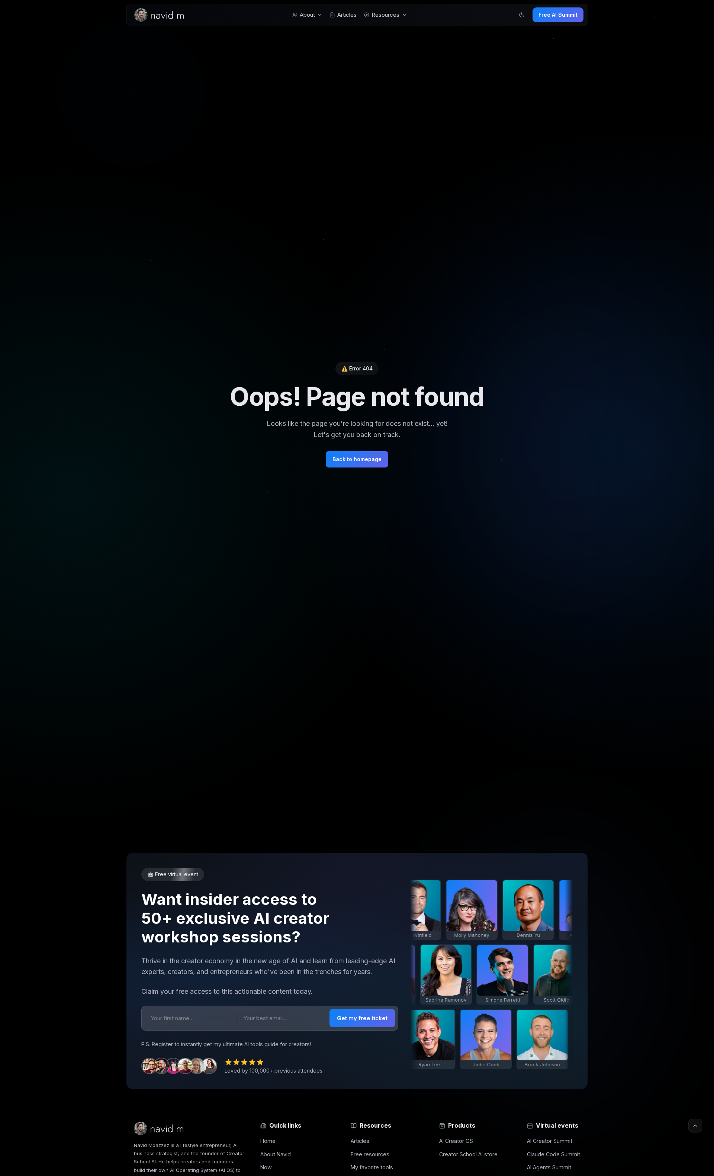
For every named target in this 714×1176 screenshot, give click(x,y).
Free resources (370, 1154)
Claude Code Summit (553, 1154)
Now (266, 1167)
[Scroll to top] (695, 1125)
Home (268, 1141)
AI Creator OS (456, 1141)
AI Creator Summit (549, 1141)
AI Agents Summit (549, 1167)
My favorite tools (372, 1167)
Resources (385, 14)
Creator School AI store (468, 1154)
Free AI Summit (558, 15)
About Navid (275, 1154)
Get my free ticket (362, 1018)
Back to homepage (357, 459)
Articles (347, 14)
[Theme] (521, 15)
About (307, 14)
